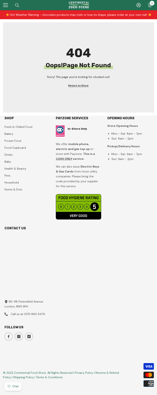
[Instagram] (19, 336)
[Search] (17, 5)
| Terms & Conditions (49, 377)
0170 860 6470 (34, 314)
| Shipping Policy (23, 377)
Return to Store (78, 85)
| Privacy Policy (83, 373)
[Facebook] (8, 336)
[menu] (5, 5)
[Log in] (138, 5)
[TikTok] (29, 336)
